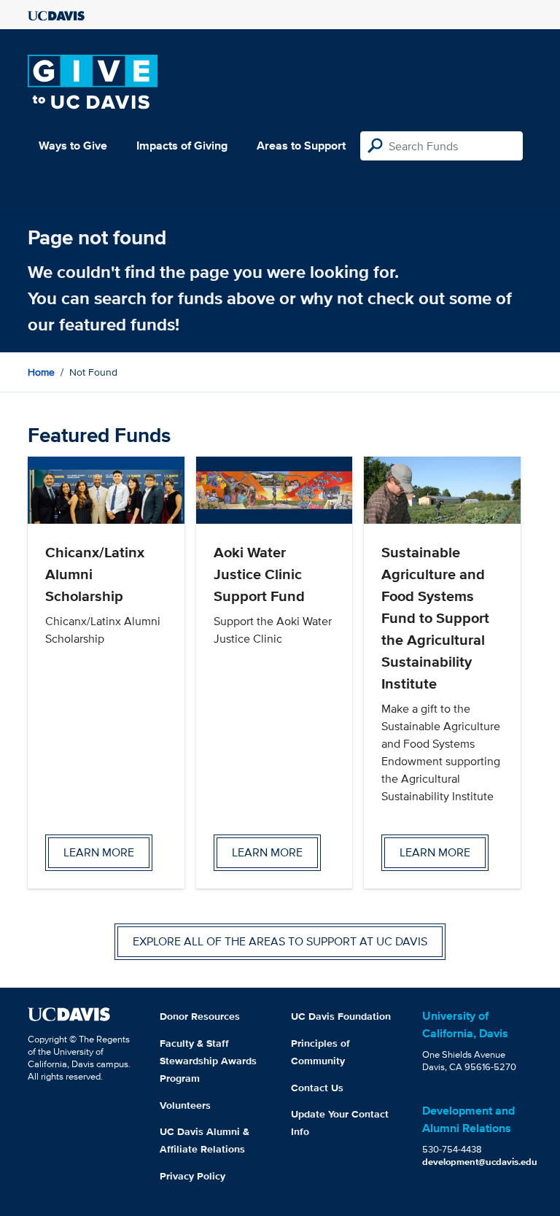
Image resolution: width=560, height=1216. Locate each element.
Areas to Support (301, 145)
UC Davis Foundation (341, 1016)
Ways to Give (73, 145)
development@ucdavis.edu (479, 1162)
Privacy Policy (192, 1176)
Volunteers (185, 1105)
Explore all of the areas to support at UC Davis (280, 941)
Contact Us (317, 1087)
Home (41, 372)
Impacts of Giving (182, 145)
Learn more (98, 852)
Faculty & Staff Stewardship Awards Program (208, 1060)
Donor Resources (200, 1016)
